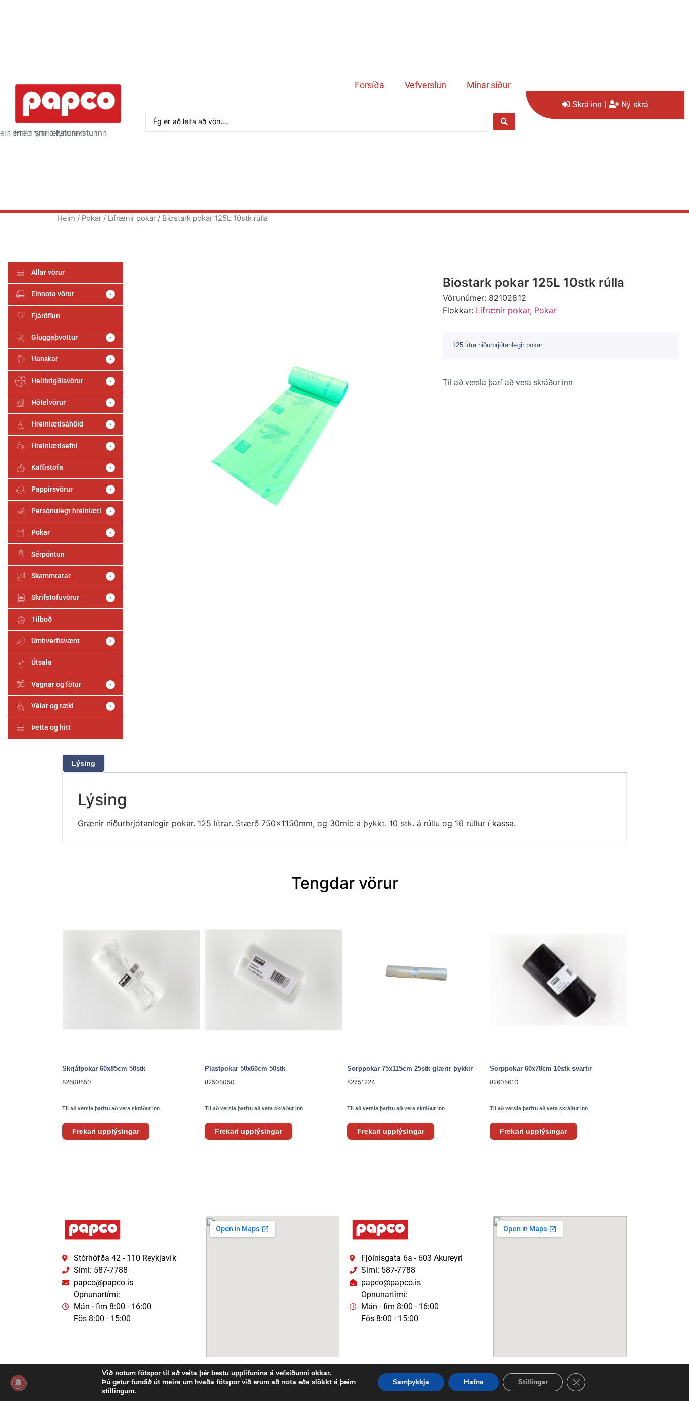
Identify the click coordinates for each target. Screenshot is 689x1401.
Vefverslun (425, 85)
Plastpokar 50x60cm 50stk (245, 1068)
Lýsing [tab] (83, 763)
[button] (65, 294)
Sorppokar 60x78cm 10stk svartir (541, 1068)
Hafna (474, 1382)
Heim (66, 218)
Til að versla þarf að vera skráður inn (508, 382)
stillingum (118, 1391)
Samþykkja (411, 1382)
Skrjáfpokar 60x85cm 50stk (103, 1068)
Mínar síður (489, 85)
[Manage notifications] (18, 1383)
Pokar (91, 218)
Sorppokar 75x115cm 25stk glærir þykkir (410, 1068)
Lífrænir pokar (132, 218)
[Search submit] (504, 121)
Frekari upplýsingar (105, 1131)
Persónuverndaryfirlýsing (93, 1337)
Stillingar (533, 1382)
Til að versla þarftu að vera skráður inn (111, 1108)
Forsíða (369, 85)
